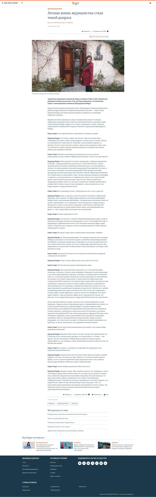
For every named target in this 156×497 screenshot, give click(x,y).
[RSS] (105, 463)
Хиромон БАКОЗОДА (54, 22)
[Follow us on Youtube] (79, 463)
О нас (24, 462)
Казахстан (77, 443)
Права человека (55, 476)
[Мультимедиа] (150, 3)
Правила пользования (29, 473)
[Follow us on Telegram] (92, 463)
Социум (52, 473)
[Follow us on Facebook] (88, 463)
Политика (53, 469)
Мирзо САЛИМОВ (67, 22)
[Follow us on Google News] (101, 463)
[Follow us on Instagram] (84, 463)
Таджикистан (55, 486)
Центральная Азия (55, 9)
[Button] (86, 31)
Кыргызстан (26, 490)
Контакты (25, 466)
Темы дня (115, 443)
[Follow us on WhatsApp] (97, 463)
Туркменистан (55, 490)
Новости (53, 462)
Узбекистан (82, 486)
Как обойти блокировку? (30, 469)
